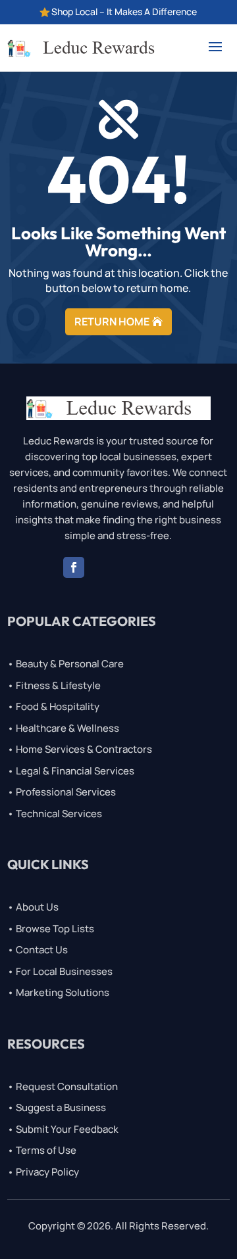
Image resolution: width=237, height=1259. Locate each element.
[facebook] (73, 567)
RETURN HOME (111, 321)
